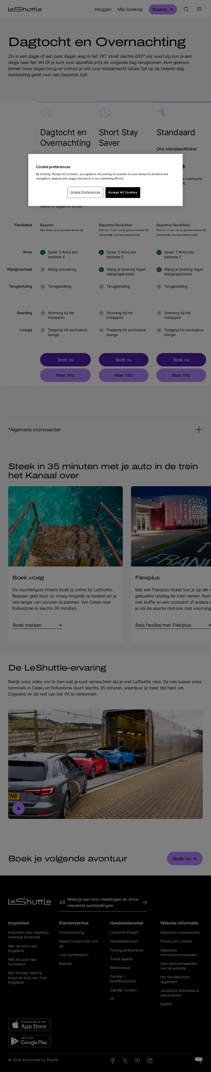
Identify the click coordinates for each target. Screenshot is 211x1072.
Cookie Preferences (85, 192)
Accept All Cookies (122, 192)
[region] (105, 180)
